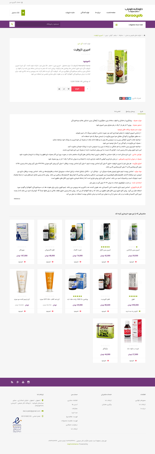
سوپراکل (22, 250)
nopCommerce (73, 444)
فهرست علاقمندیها (72, 416)
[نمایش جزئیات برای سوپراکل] (22, 232)
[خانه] (144, 35)
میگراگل (105, 348)
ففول (133, 299)
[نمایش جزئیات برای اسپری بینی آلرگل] (105, 232)
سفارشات (75, 408)
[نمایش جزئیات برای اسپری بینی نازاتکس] (133, 232)
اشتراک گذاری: (136, 98)
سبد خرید (74, 412)
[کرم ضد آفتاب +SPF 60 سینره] (49, 281)
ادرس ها (75, 404)
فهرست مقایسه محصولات (69, 421)
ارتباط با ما (142, 404)
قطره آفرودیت (105, 299)
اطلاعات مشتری (73, 400)
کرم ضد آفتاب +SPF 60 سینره (49, 299)
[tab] (142, 111)
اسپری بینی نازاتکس (133, 250)
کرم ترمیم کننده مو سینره (22, 299)
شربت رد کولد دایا (133, 348)
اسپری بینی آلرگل (105, 250)
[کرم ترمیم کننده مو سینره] (22, 281)
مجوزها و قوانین (140, 400)
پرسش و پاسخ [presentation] (130, 111)
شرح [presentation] (141, 111)
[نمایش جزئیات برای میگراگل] (105, 330)
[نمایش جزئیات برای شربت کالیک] (77, 232)
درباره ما (143, 408)
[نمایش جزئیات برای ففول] (133, 281)
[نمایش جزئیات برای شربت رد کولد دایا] (133, 330)
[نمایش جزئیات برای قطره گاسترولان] (49, 232)
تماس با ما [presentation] (117, 111)
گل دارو (80, 43)
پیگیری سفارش (107, 404)
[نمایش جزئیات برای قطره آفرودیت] (105, 281)
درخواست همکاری (72, 425)
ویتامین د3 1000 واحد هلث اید (77, 299)
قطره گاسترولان (49, 250)
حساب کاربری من (15, 2)
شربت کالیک (77, 250)
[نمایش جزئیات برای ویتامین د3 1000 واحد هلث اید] (77, 281)
